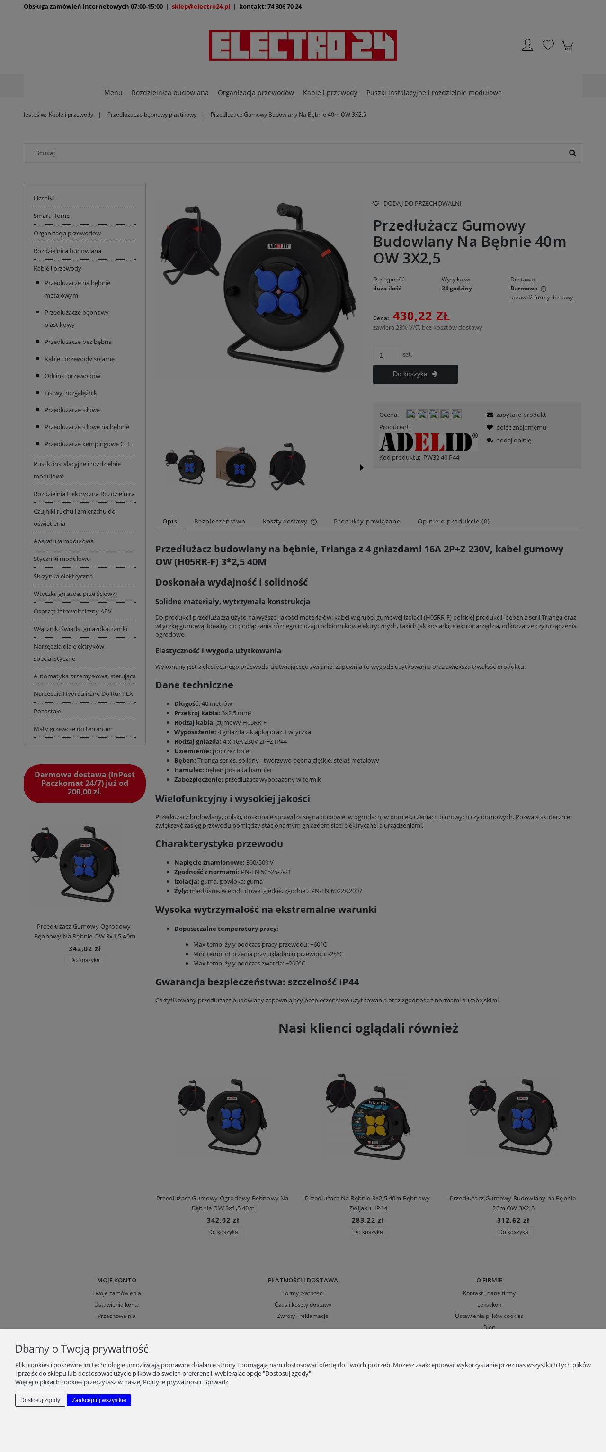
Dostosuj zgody (40, 1400)
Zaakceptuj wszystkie (99, 1400)
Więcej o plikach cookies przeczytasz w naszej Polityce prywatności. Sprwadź (121, 1382)
